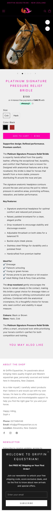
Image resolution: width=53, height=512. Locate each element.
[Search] (45, 11)
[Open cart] (49, 11)
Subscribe (26, 503)
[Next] (35, 73)
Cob (7, 115)
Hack (16, 115)
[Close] (48, 452)
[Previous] (17, 73)
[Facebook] (4, 432)
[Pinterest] (17, 432)
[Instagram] (10, 432)
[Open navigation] (3, 11)
